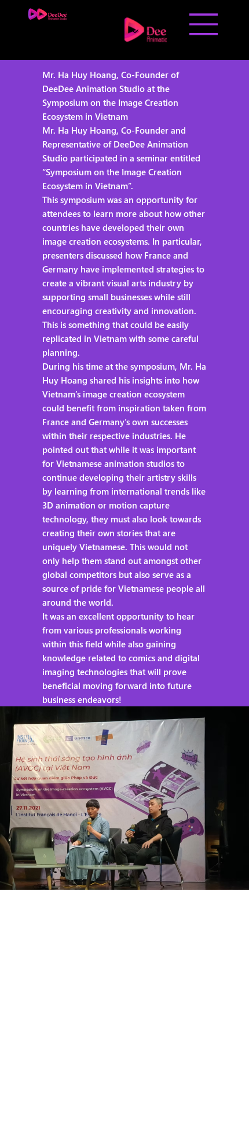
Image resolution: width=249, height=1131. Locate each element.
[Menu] (203, 24)
